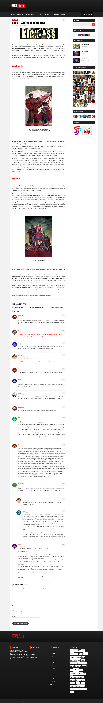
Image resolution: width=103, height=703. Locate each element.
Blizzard (76, 654)
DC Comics (79, 657)
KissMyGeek (17, 701)
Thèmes (13, 14)
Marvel (76, 670)
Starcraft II (78, 683)
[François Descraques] (82, 82)
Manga (71, 670)
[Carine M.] (74, 78)
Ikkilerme (20, 343)
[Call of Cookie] (93, 74)
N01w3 (19, 545)
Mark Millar (48, 295)
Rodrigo (75, 677)
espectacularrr (21, 483)
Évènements (48, 14)
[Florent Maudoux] (78, 82)
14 (64, 19)
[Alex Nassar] (78, 74)
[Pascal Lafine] (86, 98)
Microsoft (81, 670)
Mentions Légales (33, 657)
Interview (82, 660)
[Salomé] (78, 102)
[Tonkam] (93, 102)
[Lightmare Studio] (86, 90)
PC (77, 673)
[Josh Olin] (86, 86)
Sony (77, 680)
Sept (19, 417)
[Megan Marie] (82, 94)
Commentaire (15, 590)
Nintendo (73, 673)
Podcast (80, 673)
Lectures (15, 19)
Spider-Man (82, 680)
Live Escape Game (78, 666)
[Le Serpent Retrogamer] (86, 118)
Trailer (83, 686)
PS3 (84, 673)
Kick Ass (41, 295)
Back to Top (88, 701)
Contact (63, 14)
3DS (71, 650)
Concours (56, 14)
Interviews (40, 14)
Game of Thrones (73, 660)
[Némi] (74, 98)
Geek (79, 660)
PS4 (71, 677)
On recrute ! (52, 684)
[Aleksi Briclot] (74, 74)
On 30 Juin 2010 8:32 (16, 25)
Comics (85, 654)
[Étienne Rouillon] (74, 82)
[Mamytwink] (93, 90)
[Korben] (89, 86)
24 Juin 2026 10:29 (85, 53)
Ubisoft (71, 689)
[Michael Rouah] (86, 94)
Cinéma (80, 654)
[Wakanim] (82, 106)
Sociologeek (72, 680)
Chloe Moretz (16, 295)
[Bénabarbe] (89, 74)
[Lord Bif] (89, 90)
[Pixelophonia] (93, 98)
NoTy (53, 665)
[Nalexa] (93, 94)
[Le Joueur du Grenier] (78, 90)
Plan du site (32, 654)
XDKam (19, 444)
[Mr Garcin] (89, 94)
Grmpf (53, 681)
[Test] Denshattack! (85, 44)
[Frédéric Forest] (86, 82)
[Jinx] (78, 86)
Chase (53, 659)
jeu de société (84, 663)
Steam (72, 686)
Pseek (53, 678)
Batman (72, 654)
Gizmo (53, 662)
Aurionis (19, 379)
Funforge (83, 657)
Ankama (83, 650)
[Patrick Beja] (89, 98)
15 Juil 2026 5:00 (84, 46)
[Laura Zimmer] (74, 90)
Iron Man (72, 663)
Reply (63, 315)
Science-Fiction (80, 677)
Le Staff (51, 651)
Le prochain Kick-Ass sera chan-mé (37, 307)
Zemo (53, 675)
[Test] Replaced (84, 58)
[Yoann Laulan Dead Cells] (93, 86)
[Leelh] (82, 90)
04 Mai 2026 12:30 (85, 60)
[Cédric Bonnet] (78, 78)
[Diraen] (89, 78)
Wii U (75, 689)
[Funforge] (89, 82)
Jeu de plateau (77, 663)
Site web (14, 616)
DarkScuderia (21, 407)
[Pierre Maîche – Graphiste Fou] (74, 118)
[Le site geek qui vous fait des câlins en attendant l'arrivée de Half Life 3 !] (18, 8)
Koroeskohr (20, 315)
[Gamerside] (78, 118)
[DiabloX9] (86, 78)
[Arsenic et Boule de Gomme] (82, 74)
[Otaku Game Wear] (93, 118)
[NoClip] (78, 98)
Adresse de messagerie (18, 611)
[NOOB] (82, 98)
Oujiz (53, 656)
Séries (76, 686)
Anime (79, 650)
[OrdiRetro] (89, 118)
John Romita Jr (34, 295)
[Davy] (82, 78)
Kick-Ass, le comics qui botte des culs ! (56, 307)
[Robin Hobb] (74, 102)
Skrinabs (53, 669)
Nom (14, 605)
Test (79, 686)
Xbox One (84, 689)
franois (23, 511)
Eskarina (25, 25)
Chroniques (20, 14)
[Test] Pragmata (84, 51)
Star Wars (83, 683)
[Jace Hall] (74, 86)
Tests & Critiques (30, 14)
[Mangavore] (74, 94)
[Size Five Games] (82, 102)
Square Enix (72, 683)
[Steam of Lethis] (86, 102)
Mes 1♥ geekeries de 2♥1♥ (17, 307)
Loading (84, 666)
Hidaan (19, 393)
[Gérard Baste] (93, 82)
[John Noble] (82, 86)
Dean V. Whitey (25, 295)
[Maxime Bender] (78, 94)
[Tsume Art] (78, 106)
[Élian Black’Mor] (93, 78)
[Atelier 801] (86, 74)
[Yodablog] (86, 106)
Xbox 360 (79, 689)
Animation (75, 650)
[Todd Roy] (89, 102)
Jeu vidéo (72, 666)
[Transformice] (74, 106)
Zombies (72, 691)
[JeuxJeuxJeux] (82, 118)
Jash (53, 672)
